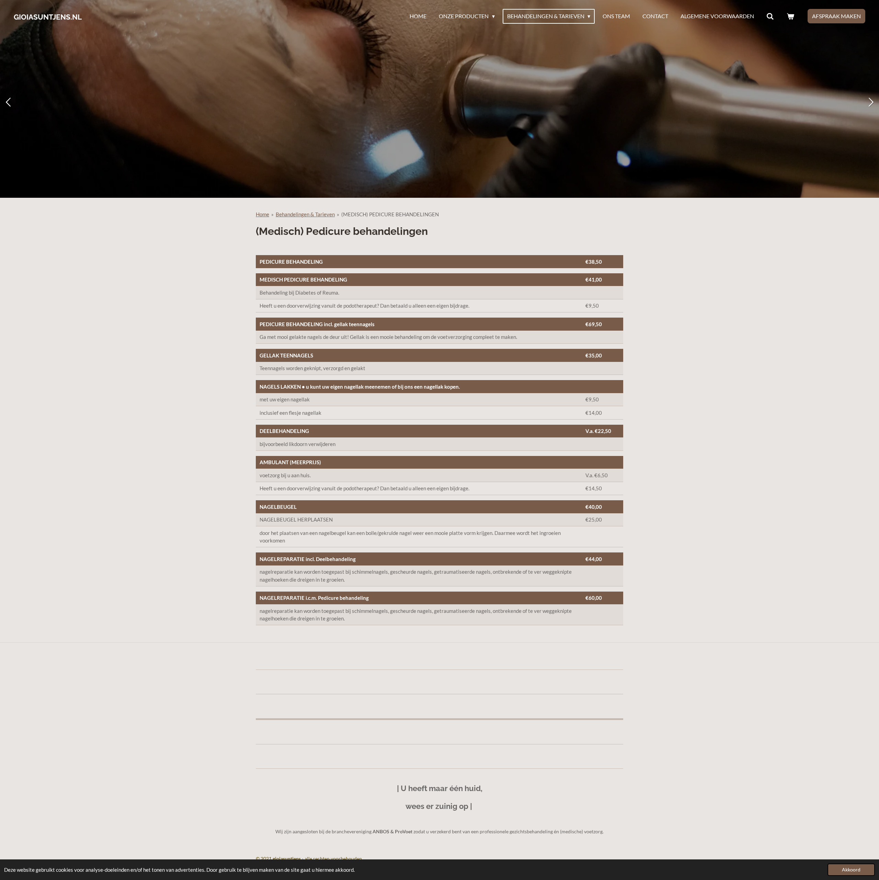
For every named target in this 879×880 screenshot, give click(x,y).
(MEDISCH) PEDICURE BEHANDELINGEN (390, 214)
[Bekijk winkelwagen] (790, 16)
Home (262, 214)
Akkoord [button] (851, 869)
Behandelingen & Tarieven (305, 214)
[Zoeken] (770, 16)
